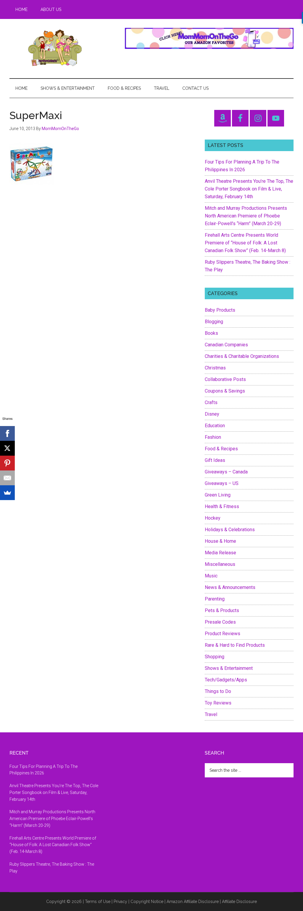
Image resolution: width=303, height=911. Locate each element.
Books (211, 333)
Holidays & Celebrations (230, 529)
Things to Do (218, 691)
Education (215, 425)
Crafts (211, 402)
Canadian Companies (226, 345)
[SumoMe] (7, 492)
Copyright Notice (146, 901)
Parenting (215, 599)
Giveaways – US (221, 483)
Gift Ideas (215, 460)
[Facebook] (7, 433)
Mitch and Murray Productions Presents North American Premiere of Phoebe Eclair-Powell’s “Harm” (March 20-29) (246, 215)
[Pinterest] (7, 463)
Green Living (218, 495)
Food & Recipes (221, 449)
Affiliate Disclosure (239, 901)
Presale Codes (220, 622)
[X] (7, 448)
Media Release (220, 552)
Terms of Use (97, 901)
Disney (212, 414)
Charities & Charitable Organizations (242, 356)
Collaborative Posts (225, 379)
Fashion (213, 437)
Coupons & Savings (225, 391)
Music (211, 576)
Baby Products (220, 310)
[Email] (7, 477)
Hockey (212, 518)
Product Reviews (222, 633)
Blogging (214, 321)
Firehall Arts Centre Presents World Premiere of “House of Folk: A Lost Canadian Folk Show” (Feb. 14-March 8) (245, 242)
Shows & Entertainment (229, 668)
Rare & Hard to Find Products (235, 645)
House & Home (220, 541)
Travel (211, 714)
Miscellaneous (220, 564)
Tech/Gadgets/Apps (226, 680)
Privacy (120, 901)
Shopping (214, 656)
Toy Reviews (218, 703)
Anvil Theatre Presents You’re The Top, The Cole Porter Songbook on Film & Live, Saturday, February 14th (249, 188)
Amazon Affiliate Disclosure (193, 901)
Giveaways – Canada (226, 472)
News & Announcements (230, 587)
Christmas (215, 368)
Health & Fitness (222, 506)
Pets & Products (222, 610)
